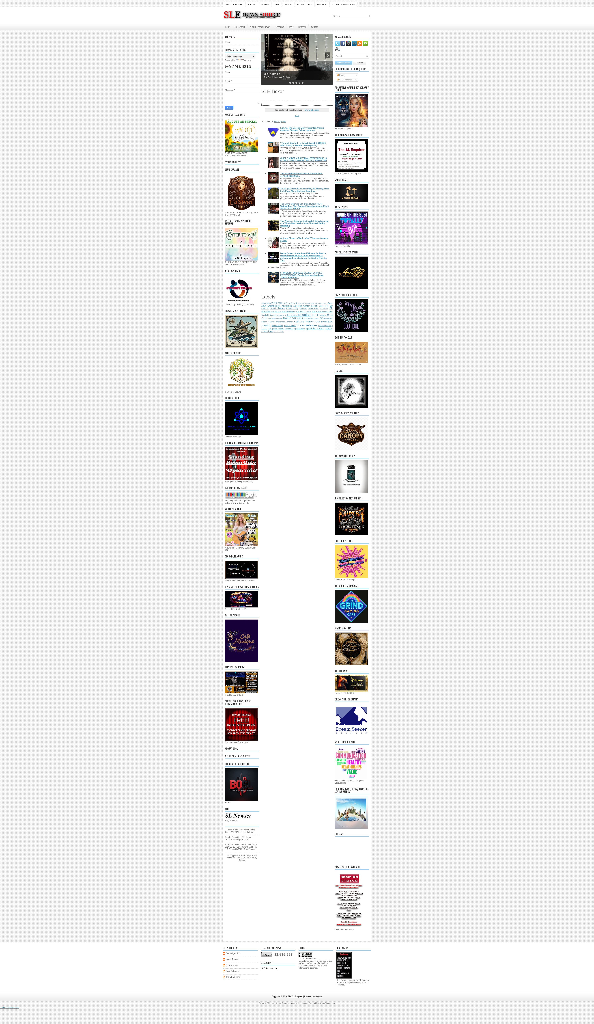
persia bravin (277, 325)
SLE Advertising (288, 311)
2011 (280, 303)
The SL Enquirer (299, 314)
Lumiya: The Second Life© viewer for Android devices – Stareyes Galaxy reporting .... (302, 129)
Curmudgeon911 (233, 953)
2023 (317, 303)
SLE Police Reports (320, 311)
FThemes (270, 1003)
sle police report (276, 329)
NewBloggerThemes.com (325, 1003)
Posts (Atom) (280, 121)
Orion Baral (313, 308)
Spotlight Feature (234, 4)
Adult (330, 303)
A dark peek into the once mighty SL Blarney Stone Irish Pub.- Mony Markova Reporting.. (304, 190)
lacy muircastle (324, 321)
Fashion (265, 4)
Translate (246, 60)
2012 (285, 303)
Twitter (314, 27)
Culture (252, 4)
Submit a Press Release (260, 27)
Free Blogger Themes (306, 1003)
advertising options (312, 318)
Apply (291, 27)
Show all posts (312, 110)
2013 (290, 303)
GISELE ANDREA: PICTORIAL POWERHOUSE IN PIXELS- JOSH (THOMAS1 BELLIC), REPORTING (303, 159)
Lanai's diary (292, 308)
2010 (274, 303)
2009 (268, 303)
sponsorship (299, 329)
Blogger (242, 860)
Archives (359, 63)
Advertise (322, 4)
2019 (308, 303)
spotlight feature (315, 328)
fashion (310, 321)
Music (277, 4)
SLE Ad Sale (276, 311)
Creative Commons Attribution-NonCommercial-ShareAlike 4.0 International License (313, 965)
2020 (312, 303)
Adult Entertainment (270, 306)
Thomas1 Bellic (290, 318)
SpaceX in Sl (281, 315)
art (321, 318)
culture (299, 321)
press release (307, 325)
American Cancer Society (305, 306)
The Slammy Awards (275, 318)
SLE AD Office (240, 27)
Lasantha (293, 1003)
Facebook (302, 27)
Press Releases (304, 4)
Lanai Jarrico (277, 308)
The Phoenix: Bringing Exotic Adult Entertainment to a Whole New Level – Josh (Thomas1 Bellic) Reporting (304, 223)
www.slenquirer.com (307, 961)
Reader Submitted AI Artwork (238, 837)
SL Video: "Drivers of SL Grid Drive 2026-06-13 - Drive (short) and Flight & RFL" (241, 846)
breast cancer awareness (273, 322)
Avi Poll (288, 4)
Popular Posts (343, 63)
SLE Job (299, 311)
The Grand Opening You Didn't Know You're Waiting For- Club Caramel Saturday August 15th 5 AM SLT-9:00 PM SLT (304, 206)
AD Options (279, 27)
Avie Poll (323, 306)
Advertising (287, 306)
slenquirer (289, 329)
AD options (323, 303)
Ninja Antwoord (232, 971)
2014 (295, 303)
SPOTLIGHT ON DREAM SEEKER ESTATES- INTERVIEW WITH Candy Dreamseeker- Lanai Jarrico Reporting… (301, 275)
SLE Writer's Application (343, 4)
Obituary (303, 308)
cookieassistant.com (9, 1007)
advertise (301, 318)
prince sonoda (324, 326)
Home (227, 27)
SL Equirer (324, 308)
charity (290, 322)
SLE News (307, 311)
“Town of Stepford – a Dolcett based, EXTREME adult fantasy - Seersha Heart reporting (303, 144)
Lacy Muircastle (233, 965)
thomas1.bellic (278, 332)
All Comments (345, 80)
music (265, 325)
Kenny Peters (232, 959)
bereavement (328, 318)
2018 (304, 303)
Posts (341, 75)
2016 (299, 303)
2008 (263, 303)
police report (290, 325)
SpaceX (272, 315)
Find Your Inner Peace (278, 74)
